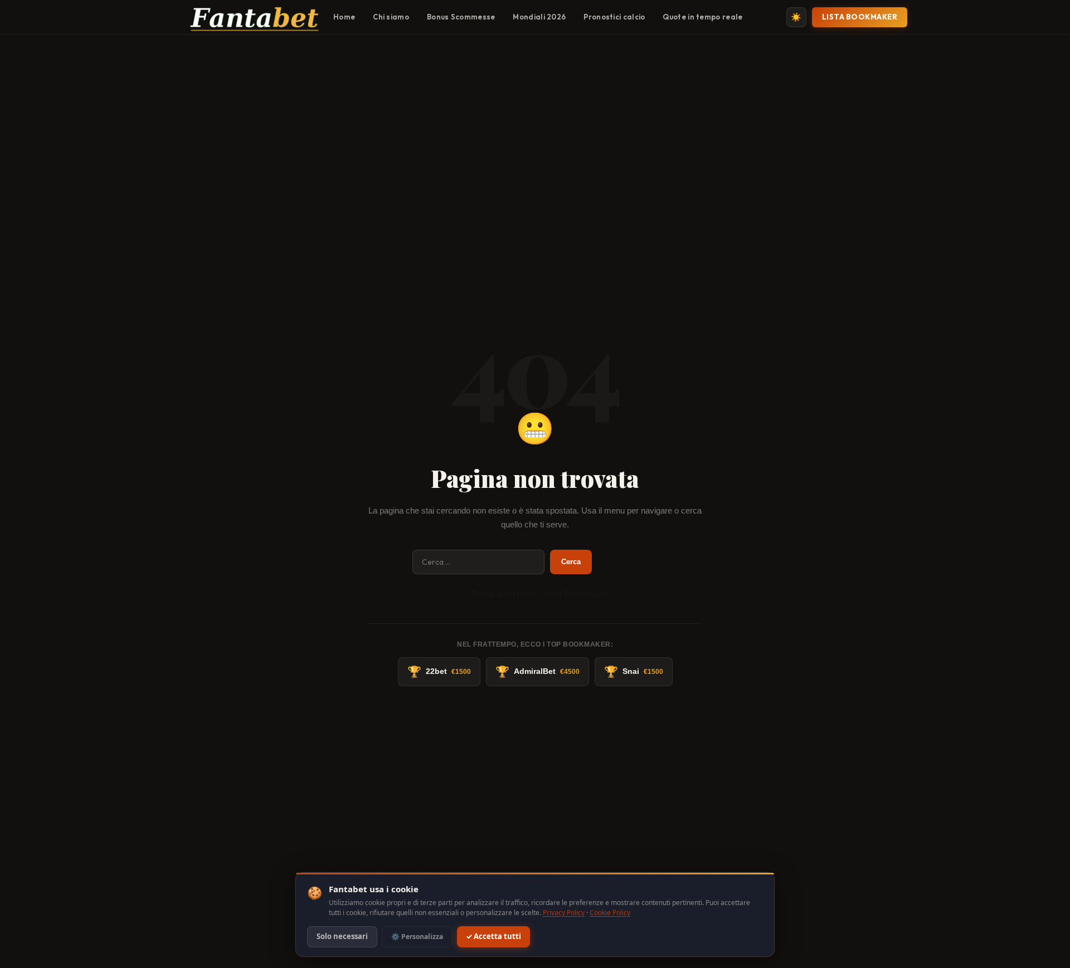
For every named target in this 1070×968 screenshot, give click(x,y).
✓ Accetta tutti (493, 937)
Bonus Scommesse (461, 16)
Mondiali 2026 (539, 16)
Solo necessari (342, 937)
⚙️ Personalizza (417, 936)
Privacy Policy (564, 912)
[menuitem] (344, 17)
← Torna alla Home (499, 594)
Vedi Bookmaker (576, 594)
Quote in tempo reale (702, 16)
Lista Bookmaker (860, 16)
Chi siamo (391, 16)
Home (344, 16)
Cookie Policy (610, 912)
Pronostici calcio (614, 16)
